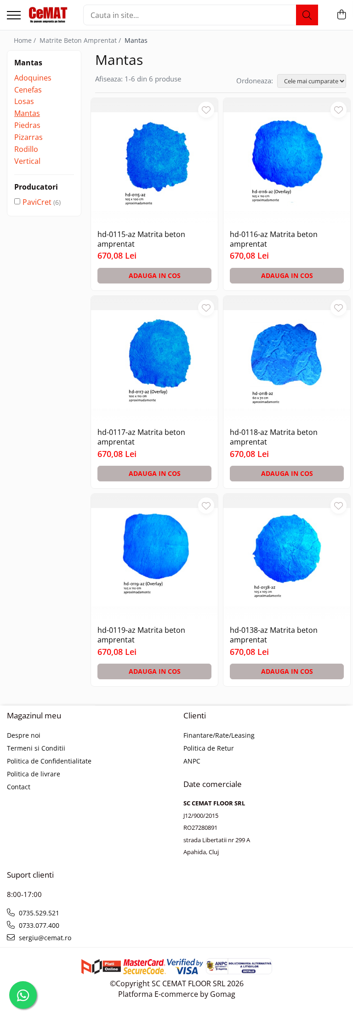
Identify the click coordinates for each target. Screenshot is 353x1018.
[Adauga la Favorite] (206, 110)
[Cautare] (307, 15)
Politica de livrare (33, 773)
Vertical (27, 161)
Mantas (27, 113)
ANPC (191, 761)
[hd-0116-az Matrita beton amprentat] (286, 161)
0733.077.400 (38, 925)
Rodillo (26, 149)
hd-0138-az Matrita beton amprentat (274, 635)
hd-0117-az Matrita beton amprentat (141, 437)
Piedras (27, 125)
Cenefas (28, 90)
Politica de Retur (208, 748)
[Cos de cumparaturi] (341, 15)
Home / (26, 40)
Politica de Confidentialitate (49, 761)
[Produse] (14, 16)
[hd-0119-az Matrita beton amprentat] (154, 557)
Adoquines (32, 78)
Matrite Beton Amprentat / (81, 40)
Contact (18, 786)
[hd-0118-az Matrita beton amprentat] (286, 359)
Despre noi (23, 735)
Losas (24, 101)
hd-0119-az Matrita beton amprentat (141, 635)
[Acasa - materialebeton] (48, 15)
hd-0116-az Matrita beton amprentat (274, 239)
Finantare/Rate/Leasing (219, 735)
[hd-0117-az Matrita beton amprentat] (154, 359)
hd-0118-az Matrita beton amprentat (274, 437)
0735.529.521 (38, 912)
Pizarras (28, 137)
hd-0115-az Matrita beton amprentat (141, 239)
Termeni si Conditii (36, 748)
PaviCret (37, 202)
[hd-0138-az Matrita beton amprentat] (286, 557)
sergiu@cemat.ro (44, 937)
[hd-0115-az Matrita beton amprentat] (154, 161)
